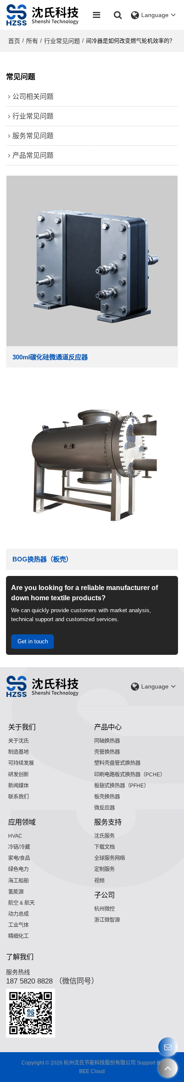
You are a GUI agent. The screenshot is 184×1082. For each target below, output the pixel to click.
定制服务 (104, 869)
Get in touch (33, 641)
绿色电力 (18, 869)
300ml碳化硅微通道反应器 (50, 357)
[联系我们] (168, 1046)
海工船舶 (18, 881)
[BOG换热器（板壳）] (92, 463)
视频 (99, 881)
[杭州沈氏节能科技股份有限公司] (42, 15)
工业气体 (18, 925)
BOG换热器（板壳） (42, 559)
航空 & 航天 (21, 903)
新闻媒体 (18, 786)
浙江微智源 (107, 920)
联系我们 (18, 797)
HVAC (15, 836)
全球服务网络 (109, 858)
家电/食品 (19, 858)
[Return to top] (168, 1068)
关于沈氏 (18, 741)
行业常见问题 (62, 41)
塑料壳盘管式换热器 (117, 763)
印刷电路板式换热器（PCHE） (129, 775)
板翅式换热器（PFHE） (121, 786)
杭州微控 (104, 909)
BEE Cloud (92, 1071)
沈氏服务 (104, 836)
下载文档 (104, 847)
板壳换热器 (107, 797)
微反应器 (104, 808)
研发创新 (18, 775)
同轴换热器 (107, 741)
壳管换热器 (107, 752)
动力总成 (18, 914)
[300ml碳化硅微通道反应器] (92, 261)
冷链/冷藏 (19, 847)
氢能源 (16, 892)
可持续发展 (21, 763)
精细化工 (18, 936)
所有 (32, 41)
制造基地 (18, 752)
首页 (14, 41)
